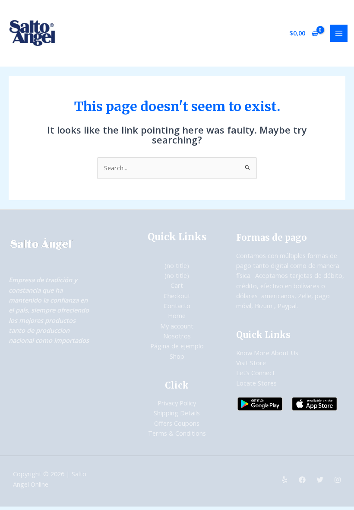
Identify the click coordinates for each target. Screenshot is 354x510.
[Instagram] (337, 479)
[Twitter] (319, 479)
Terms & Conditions (177, 433)
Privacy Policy (177, 402)
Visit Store (251, 362)
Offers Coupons (176, 423)
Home (177, 315)
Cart (177, 285)
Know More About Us (267, 352)
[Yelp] (284, 479)
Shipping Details (177, 412)
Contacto (177, 305)
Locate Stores (256, 383)
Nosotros (177, 336)
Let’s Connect (255, 372)
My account (176, 326)
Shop (177, 356)
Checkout (177, 295)
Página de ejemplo (177, 345)
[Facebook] (302, 479)
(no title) (176, 265)
